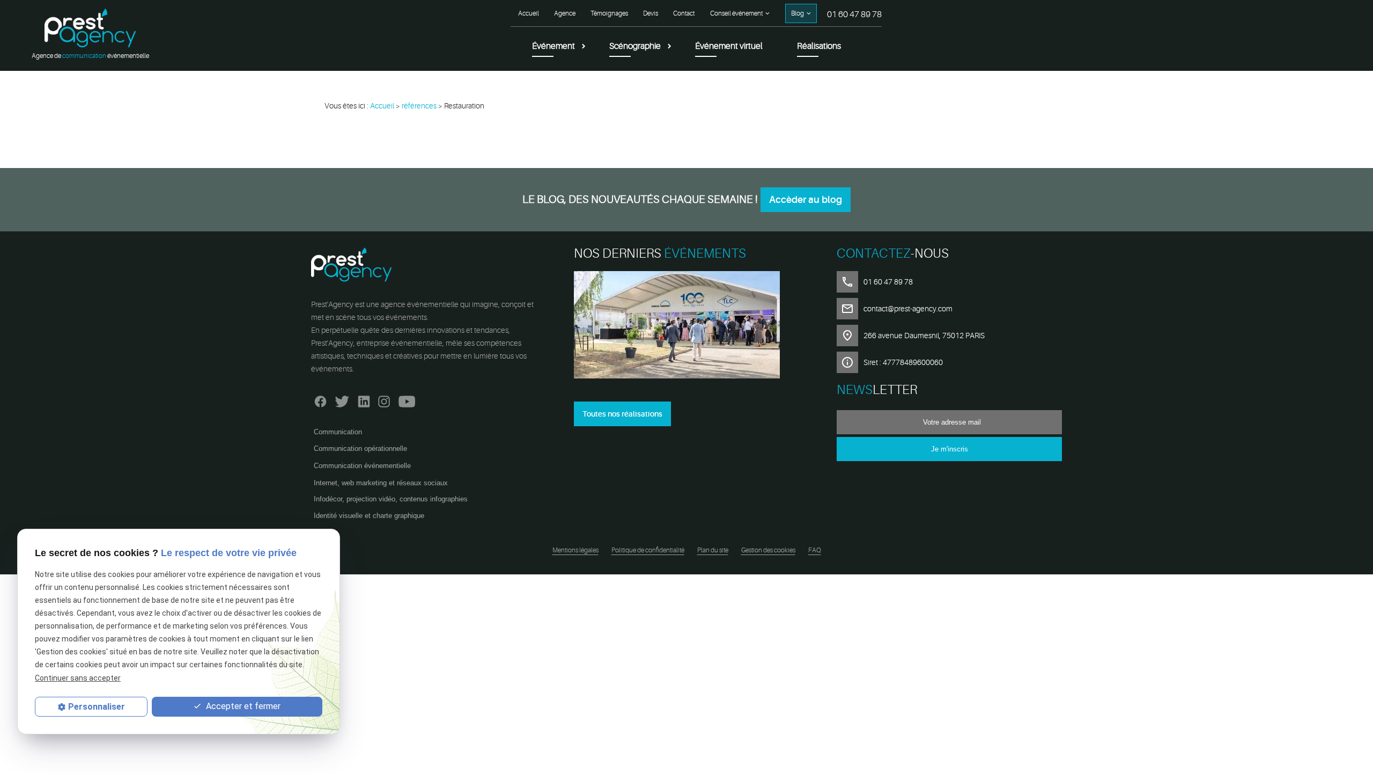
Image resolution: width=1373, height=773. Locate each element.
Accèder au (805, 199)
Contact (684, 13)
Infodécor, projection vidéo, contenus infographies (391, 499)
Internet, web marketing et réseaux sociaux (381, 483)
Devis (650, 13)
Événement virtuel (729, 46)
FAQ (814, 550)
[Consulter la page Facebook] (320, 399)
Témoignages (609, 13)
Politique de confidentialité (647, 550)
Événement (553, 46)
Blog (797, 13)
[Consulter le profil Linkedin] (364, 399)
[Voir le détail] (686, 326)
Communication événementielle (362, 466)
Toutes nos (622, 414)
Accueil (528, 13)
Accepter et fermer (242, 706)
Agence (564, 13)
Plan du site (712, 550)
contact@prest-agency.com (908, 308)
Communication (338, 432)
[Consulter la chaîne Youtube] (406, 399)
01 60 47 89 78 (854, 14)
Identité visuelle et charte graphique (369, 516)
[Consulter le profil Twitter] (342, 399)
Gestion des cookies (768, 550)
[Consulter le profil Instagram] (384, 399)
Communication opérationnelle (360, 448)
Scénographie (635, 46)
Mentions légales (575, 550)
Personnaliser (96, 707)
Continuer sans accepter (78, 678)
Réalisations (819, 46)
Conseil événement (736, 13)
